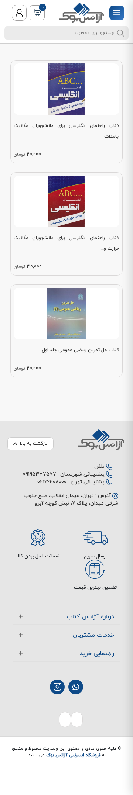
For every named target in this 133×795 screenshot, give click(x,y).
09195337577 (39, 474)
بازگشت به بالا (34, 443)
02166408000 (51, 481)
